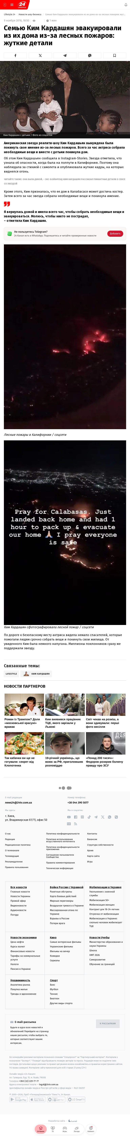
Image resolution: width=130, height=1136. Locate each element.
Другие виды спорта (61, 1003)
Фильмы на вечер (60, 951)
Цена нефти (17, 942)
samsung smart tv (76, 1099)
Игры (90, 862)
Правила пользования (16, 867)
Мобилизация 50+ (99, 900)
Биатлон (54, 998)
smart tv (56, 1099)
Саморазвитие (97, 959)
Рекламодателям (14, 862)
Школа (93, 950)
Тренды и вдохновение (23, 993)
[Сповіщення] (126, 5)
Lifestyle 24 (10, 14)
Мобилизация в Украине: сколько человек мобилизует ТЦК (105, 922)
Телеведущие (12, 856)
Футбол (54, 989)
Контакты (92, 834)
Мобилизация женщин (102, 904)
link (69, 817)
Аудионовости (18, 910)
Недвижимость (20, 980)
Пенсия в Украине (20, 968)
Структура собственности (100, 845)
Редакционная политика (17, 845)
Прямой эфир (18, 900)
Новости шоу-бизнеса (30, 14)
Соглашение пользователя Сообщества (60, 856)
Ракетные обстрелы (61, 891)
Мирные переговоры (61, 900)
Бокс (52, 984)
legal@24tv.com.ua (48, 1084)
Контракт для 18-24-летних (104, 909)
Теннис (54, 993)
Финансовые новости (22, 951)
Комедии (55, 955)
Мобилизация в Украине (105, 887)
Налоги (14, 964)
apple (37, 1099)
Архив (90, 850)
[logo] (22, 4)
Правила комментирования (60, 863)
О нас (8, 834)
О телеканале (12, 850)
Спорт (54, 980)
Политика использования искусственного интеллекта (60, 840)
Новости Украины (20, 896)
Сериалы (55, 960)
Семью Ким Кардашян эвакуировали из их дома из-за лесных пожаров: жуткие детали (85, 14)
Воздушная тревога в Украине (67, 905)
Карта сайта (93, 856)
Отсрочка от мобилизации (104, 914)
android (18, 1099)
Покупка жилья (18, 989)
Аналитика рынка (20, 984)
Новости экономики (23, 937)
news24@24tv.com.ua (18, 802)
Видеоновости (18, 905)
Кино (53, 937)
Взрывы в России (59, 918)
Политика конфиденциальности (63, 834)
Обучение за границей (102, 964)
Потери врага (57, 923)
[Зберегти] (114, 55)
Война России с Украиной (66, 887)
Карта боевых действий (63, 896)
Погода (14, 914)
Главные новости (20, 891)
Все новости (18, 887)
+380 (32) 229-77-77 (29, 1081)
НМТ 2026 (94, 955)
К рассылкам (108, 1023)
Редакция (10, 839)
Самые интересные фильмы (65, 942)
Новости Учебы (99, 937)
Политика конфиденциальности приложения (63, 848)
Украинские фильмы (61, 946)
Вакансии (92, 839)
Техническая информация (59, 868)
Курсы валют (17, 946)
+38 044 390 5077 (78, 802)
